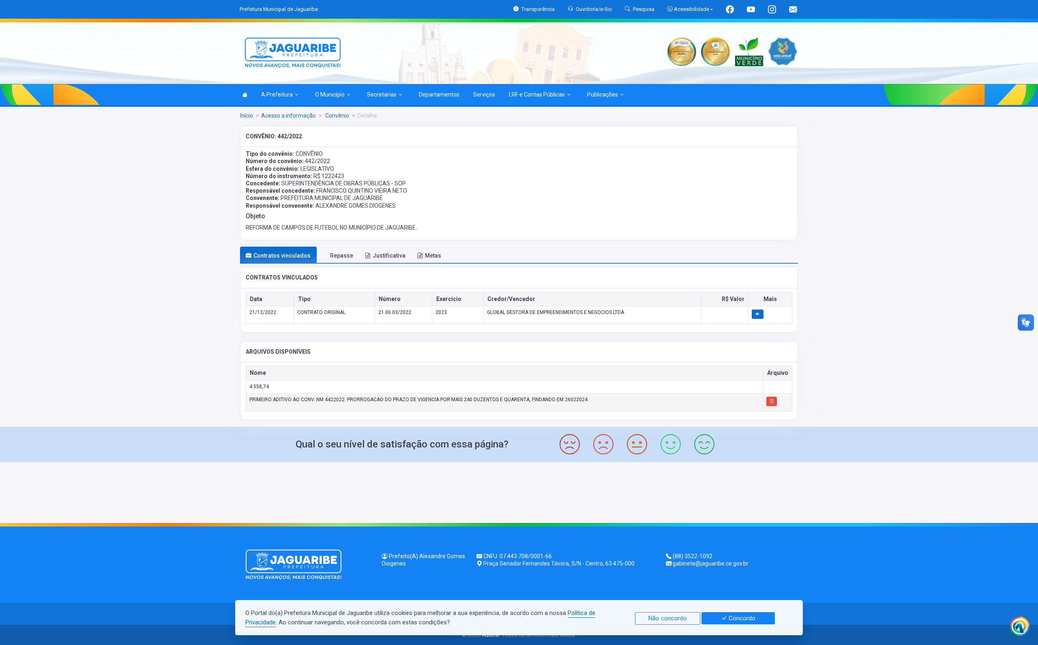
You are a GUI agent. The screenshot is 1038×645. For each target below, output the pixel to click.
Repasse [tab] (341, 255)
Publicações (602, 94)
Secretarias (382, 94)
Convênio (336, 115)
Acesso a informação (288, 115)
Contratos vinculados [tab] (282, 255)
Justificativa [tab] (389, 255)
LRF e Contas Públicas (537, 94)
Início (246, 115)
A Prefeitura (277, 94)
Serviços (484, 94)
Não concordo (667, 618)
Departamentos (439, 94)
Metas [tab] (433, 255)
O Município (330, 94)
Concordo (741, 618)
